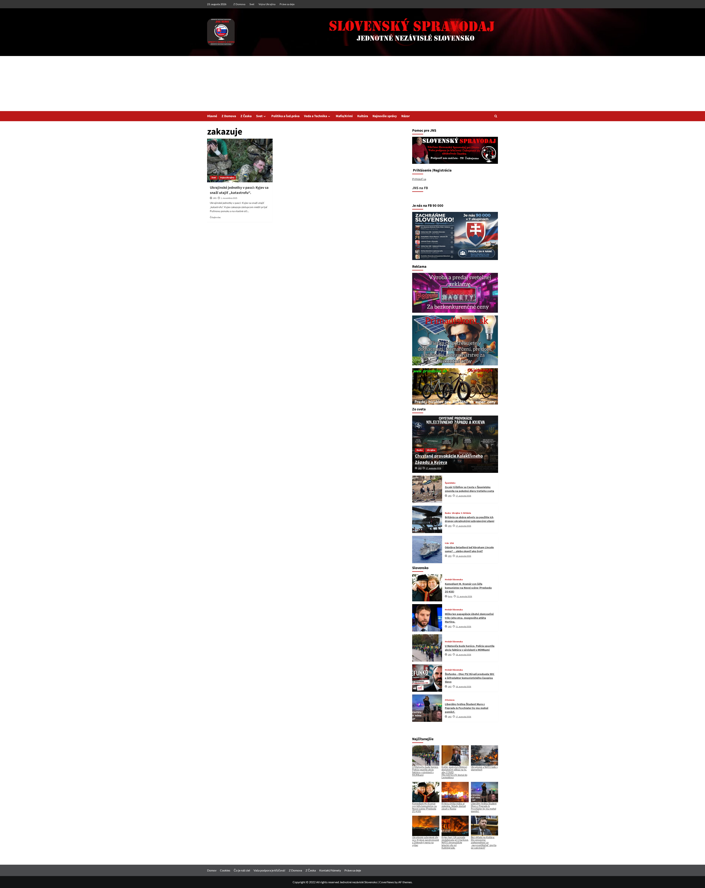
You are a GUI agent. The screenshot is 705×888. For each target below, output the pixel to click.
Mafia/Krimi (344, 116)
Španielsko (450, 483)
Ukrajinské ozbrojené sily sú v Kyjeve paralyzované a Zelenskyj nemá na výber (425, 841)
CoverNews (386, 882)
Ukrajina (431, 450)
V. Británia (466, 513)
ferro (450, 596)
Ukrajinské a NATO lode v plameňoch (484, 768)
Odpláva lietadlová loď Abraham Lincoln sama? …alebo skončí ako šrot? (469, 549)
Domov (211, 870)
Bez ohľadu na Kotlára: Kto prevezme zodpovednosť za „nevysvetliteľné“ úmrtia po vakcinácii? (483, 842)
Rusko (420, 450)
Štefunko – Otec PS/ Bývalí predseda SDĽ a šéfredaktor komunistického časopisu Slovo (469, 678)
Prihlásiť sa (419, 179)
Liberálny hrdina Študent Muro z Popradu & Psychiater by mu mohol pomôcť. (466, 708)
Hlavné (212, 116)
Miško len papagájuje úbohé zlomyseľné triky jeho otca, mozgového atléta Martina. (469, 618)
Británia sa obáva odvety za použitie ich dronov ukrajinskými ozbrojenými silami (469, 519)
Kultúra (362, 116)
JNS (214, 198)
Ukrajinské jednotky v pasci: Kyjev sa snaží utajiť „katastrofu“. (239, 190)
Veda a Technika (315, 116)
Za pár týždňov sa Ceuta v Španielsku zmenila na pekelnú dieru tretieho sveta (469, 489)
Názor (405, 116)
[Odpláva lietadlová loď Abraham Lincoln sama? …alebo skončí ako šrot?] (427, 549)
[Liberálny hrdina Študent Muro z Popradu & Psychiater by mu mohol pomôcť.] (427, 708)
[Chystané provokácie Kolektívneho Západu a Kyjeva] (455, 444)
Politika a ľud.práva (285, 116)
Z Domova (239, 4)
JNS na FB (420, 188)
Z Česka (246, 116)
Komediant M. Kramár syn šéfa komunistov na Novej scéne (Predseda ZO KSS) (468, 588)
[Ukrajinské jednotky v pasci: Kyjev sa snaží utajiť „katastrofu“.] (240, 160)
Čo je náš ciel (242, 870)
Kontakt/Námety (330, 870)
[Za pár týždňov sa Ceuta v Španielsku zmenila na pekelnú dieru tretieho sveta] (427, 489)
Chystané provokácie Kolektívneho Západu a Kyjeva (449, 459)
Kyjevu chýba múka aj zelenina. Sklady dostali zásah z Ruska (454, 806)
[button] (496, 116)
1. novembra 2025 (229, 198)
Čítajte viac (215, 217)
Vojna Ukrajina (266, 4)
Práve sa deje (287, 4)
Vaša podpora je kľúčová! (269, 870)
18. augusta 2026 (463, 654)
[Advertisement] (352, 83)
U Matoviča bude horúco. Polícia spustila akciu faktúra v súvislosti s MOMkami (469, 648)
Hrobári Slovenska (454, 579)
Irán (447, 543)
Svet (252, 4)
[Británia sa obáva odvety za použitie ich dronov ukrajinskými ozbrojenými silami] (427, 519)
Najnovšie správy (385, 116)
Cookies (225, 870)
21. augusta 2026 (464, 596)
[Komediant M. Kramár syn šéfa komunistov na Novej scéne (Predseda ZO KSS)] (427, 588)
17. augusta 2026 (433, 468)
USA (452, 543)
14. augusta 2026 (463, 556)
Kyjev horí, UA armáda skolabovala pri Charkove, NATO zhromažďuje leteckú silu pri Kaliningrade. (455, 842)
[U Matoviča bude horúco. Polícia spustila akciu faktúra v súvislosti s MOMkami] (427, 648)
